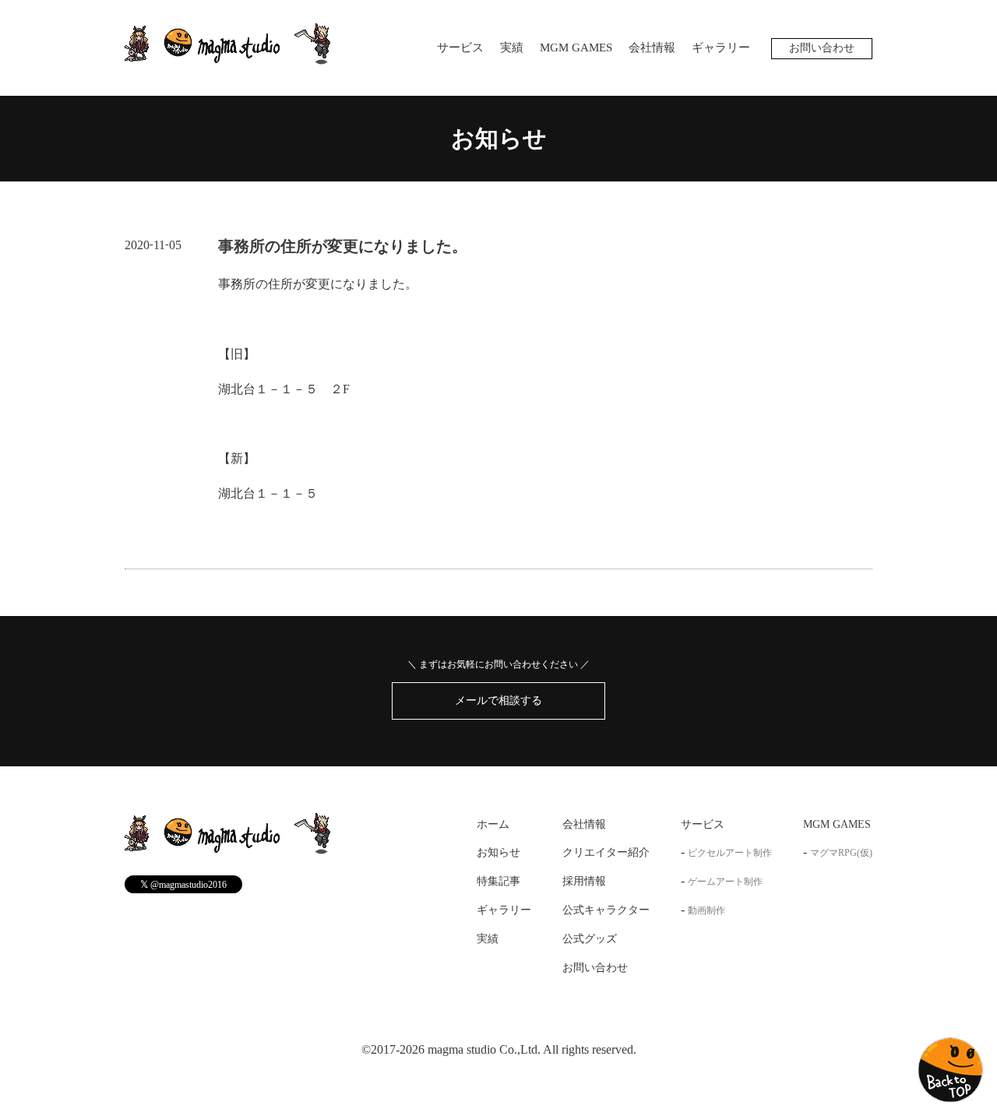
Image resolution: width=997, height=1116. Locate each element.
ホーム (493, 824)
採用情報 (584, 881)
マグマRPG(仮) (841, 852)
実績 (511, 47)
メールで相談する (498, 700)
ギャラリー (721, 47)
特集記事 (498, 881)
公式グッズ (589, 939)
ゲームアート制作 (725, 881)
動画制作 (706, 910)
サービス (460, 47)
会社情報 (652, 47)
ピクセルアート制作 (730, 852)
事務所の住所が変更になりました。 (342, 246)
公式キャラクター (606, 910)
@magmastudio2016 (183, 884)
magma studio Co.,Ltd (482, 1049)
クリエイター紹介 (606, 852)
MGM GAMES (576, 47)
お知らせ (499, 138)
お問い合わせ (821, 48)
